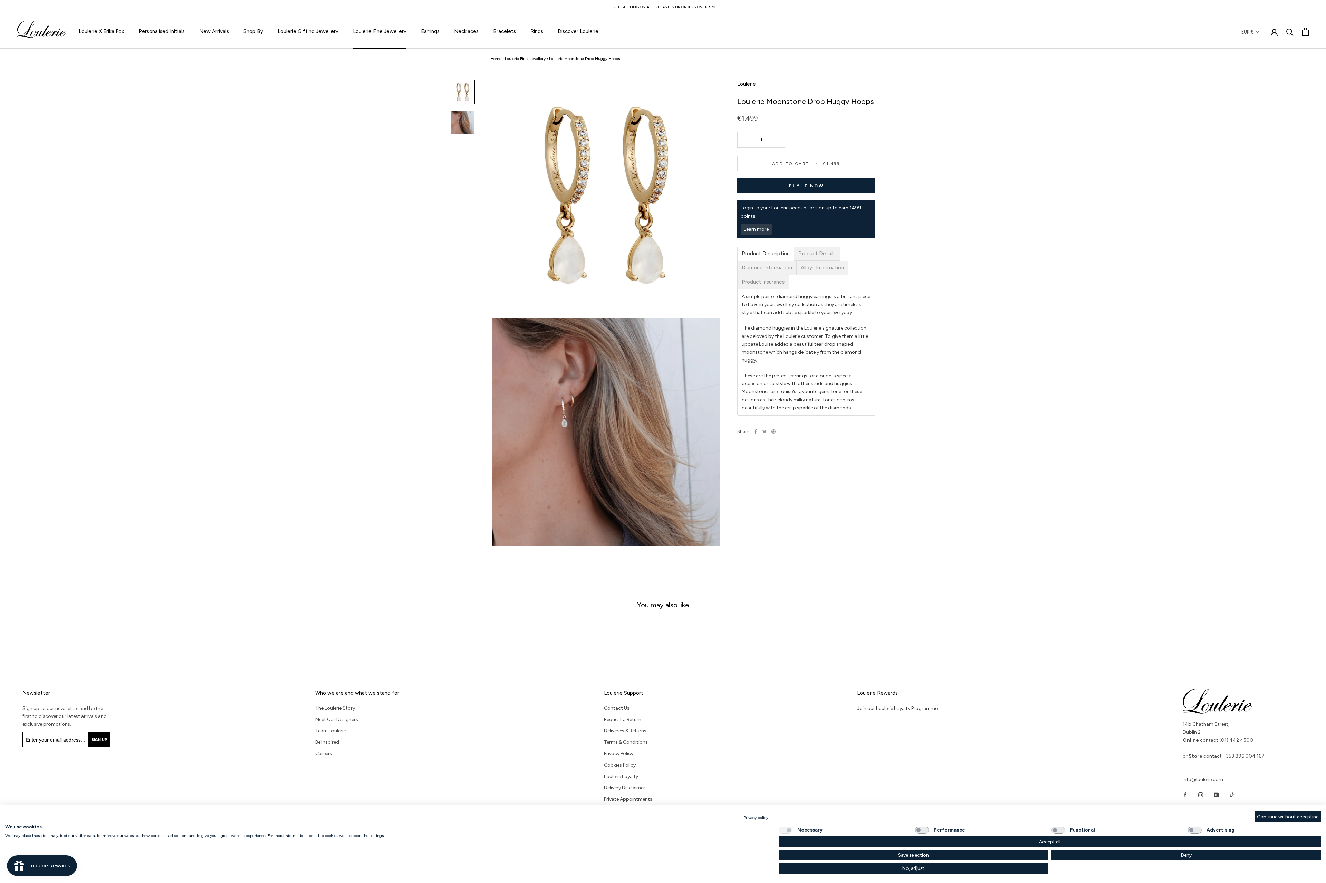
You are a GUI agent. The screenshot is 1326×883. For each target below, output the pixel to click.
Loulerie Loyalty (621, 776)
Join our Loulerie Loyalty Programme (897, 708)
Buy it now (806, 185)
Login (747, 208)
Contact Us (617, 708)
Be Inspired (327, 742)
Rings (536, 31)
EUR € (1247, 32)
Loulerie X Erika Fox (101, 31)
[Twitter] (764, 431)
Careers (323, 754)
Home (495, 58)
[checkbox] (785, 830)
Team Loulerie (330, 731)
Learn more (756, 229)
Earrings (430, 31)
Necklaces (466, 31)
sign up (823, 208)
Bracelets (504, 31)
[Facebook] (755, 431)
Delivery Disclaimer (624, 788)
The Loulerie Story (335, 708)
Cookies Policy (620, 765)
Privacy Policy (618, 754)
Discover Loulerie (578, 31)
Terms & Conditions (626, 742)
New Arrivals (214, 31)
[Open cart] (1305, 32)
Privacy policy (755, 817)
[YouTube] (1216, 794)
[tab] (765, 254)
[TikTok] (1231, 794)
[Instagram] (1200, 794)
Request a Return (622, 719)
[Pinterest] (773, 431)
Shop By (253, 31)
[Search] (1290, 31)
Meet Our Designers (336, 719)
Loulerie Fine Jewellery (379, 31)
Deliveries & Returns (625, 731)
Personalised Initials (161, 31)
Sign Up (99, 739)
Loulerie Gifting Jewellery (308, 31)
